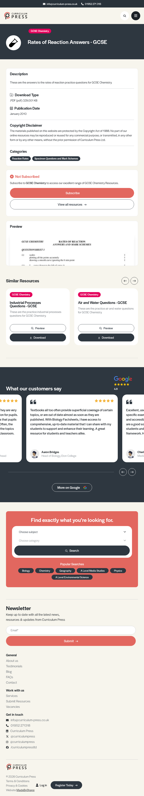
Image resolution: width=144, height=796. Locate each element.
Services (12, 695)
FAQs (9, 677)
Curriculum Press (21, 730)
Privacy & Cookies (17, 785)
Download (40, 337)
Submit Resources (18, 701)
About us (12, 660)
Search (74, 550)
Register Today (64, 785)
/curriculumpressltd (24, 747)
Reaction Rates (20, 158)
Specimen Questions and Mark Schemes (56, 158)
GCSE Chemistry (40, 31)
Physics (118, 570)
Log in (43, 785)
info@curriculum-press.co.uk (62, 4)
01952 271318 (20, 725)
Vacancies (13, 706)
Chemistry (44, 570)
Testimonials (14, 666)
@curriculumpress (23, 736)
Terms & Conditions (17, 781)
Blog (9, 671)
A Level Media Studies (93, 570)
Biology (26, 570)
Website (20, 790)
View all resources (70, 204)
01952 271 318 (93, 4)
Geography (65, 570)
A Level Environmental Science (72, 577)
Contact (11, 682)
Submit (69, 641)
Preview (40, 328)
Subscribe (73, 193)
